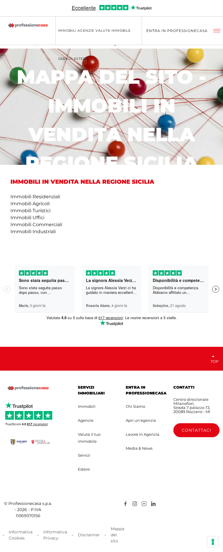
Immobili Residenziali (35, 196)
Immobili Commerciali (36, 224)
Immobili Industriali (33, 231)
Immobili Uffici (27, 217)
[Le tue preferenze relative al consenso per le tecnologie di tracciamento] (212, 541)
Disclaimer (89, 534)
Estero (84, 469)
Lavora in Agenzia (142, 434)
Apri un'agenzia (141, 420)
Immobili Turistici (30, 210)
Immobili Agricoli (30, 203)
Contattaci (196, 430)
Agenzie (85, 420)
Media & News (139, 448)
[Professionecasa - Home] (28, 25)
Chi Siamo (135, 406)
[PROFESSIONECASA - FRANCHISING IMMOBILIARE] (27, 388)
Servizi (84, 455)
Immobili (87, 406)
